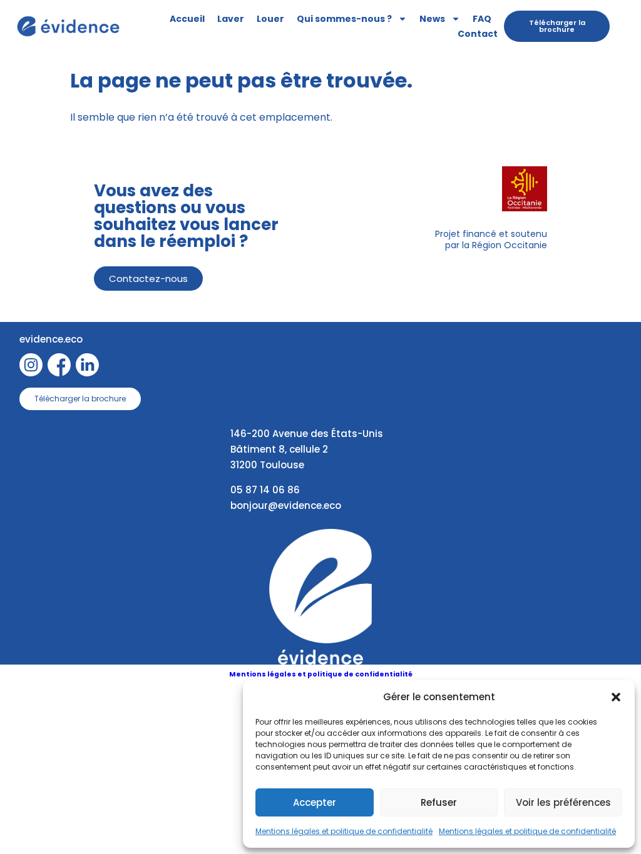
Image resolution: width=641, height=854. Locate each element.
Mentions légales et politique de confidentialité (344, 831)
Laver (230, 19)
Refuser (439, 802)
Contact (478, 34)
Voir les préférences (563, 802)
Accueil (187, 19)
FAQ (482, 19)
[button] (616, 697)
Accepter (314, 802)
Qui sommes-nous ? (344, 19)
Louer (270, 19)
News (432, 19)
